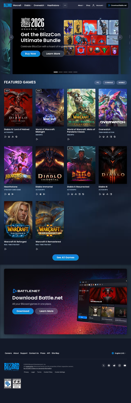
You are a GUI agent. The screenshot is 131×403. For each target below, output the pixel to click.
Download (23, 311)
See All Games (65, 257)
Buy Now (30, 53)
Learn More (53, 53)
